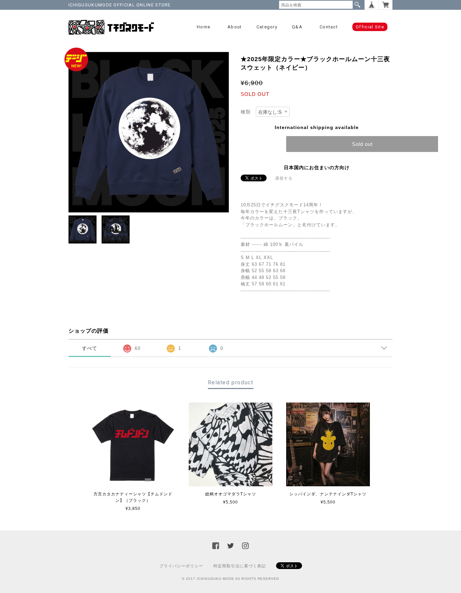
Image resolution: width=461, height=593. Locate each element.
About (234, 26)
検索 (357, 5)
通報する (284, 178)
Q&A (297, 26)
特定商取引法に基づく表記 (239, 566)
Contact (329, 26)
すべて (89, 348)
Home (203, 26)
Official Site (370, 26)
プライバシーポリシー (181, 566)
